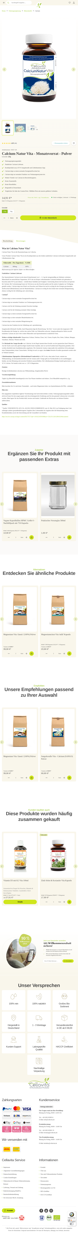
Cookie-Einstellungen (9, 1177)
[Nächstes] (74, 69)
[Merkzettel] (70, 3)
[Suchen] (8, 3)
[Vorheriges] (4, 69)
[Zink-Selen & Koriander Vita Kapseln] (58, 855)
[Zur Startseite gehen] (39, 5)
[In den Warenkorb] (31, 537)
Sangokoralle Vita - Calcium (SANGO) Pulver (57, 757)
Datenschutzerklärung (10, 1174)
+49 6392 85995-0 (47, 1117)
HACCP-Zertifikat (46, 1195)
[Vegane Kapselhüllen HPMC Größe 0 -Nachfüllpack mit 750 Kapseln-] (20, 495)
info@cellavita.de (49, 1119)
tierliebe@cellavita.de (50, 1143)
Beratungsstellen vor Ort (48, 1188)
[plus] (17, 218)
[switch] (72, 1224)
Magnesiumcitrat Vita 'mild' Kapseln (56, 634)
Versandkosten (35, 1228)
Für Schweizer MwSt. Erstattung (13, 1198)
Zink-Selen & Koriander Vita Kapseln (56, 880)
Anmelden (69, 961)
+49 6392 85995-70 (48, 1130)
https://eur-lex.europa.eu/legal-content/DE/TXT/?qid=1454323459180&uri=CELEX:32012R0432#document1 (35, 416)
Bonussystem (45, 1181)
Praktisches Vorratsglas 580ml (53, 520)
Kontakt (43, 1167)
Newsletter (44, 1177)
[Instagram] (51, 1211)
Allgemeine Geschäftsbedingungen (13, 1171)
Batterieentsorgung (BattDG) (12, 1191)
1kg (11, 211)
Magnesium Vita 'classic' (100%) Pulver (19, 634)
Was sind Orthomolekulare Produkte (51, 1174)
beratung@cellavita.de (50, 1132)
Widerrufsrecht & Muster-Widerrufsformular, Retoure (16, 1182)
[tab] (8, 241)
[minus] (4, 218)
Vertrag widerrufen (46, 1107)
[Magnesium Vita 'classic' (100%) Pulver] (20, 609)
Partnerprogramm (46, 1184)
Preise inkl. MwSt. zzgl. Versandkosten (38, 197)
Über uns (43, 1171)
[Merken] (74, 143)
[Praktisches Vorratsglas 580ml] (58, 495)
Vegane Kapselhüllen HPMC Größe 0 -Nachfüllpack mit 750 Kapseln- (19, 521)
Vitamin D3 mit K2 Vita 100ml (15, 880)
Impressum (6, 1167)
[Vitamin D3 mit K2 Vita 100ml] (20, 855)
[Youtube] (46, 1211)
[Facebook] (41, 1211)
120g (4, 211)
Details (20, 902)
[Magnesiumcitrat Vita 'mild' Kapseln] (58, 609)
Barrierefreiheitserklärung (11, 1194)
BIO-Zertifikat (45, 1191)
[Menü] (4, 3)
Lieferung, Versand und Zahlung (13, 1187)
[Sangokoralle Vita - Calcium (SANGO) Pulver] (58, 731)
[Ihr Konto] (74, 3)
